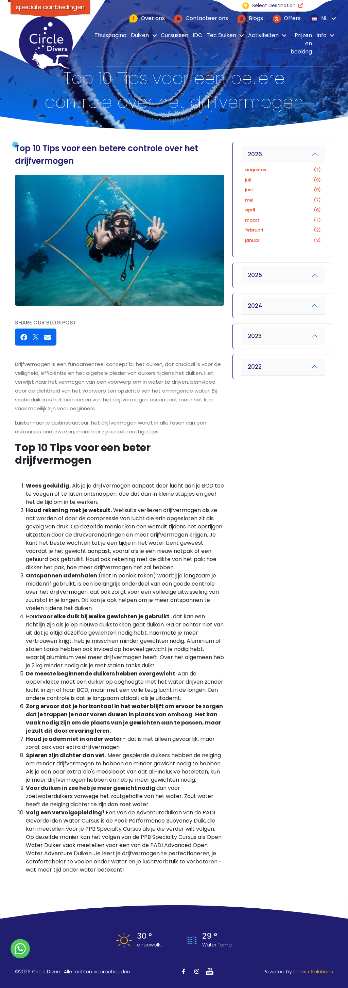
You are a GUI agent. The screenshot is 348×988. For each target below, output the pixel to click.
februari (283, 230)
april (283, 210)
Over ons (149, 18)
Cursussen (174, 35)
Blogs (255, 18)
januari (283, 240)
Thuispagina (110, 35)
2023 (255, 336)
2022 (255, 367)
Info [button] (321, 35)
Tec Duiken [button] (221, 35)
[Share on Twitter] (35, 337)
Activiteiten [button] (263, 35)
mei (283, 200)
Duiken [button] (140, 35)
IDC (197, 35)
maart (283, 220)
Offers (291, 18)
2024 (255, 306)
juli (283, 180)
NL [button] (323, 18)
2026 (255, 154)
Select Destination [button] (274, 5)
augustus (283, 169)
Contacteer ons (206, 18)
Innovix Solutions (313, 971)
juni (283, 190)
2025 (255, 275)
